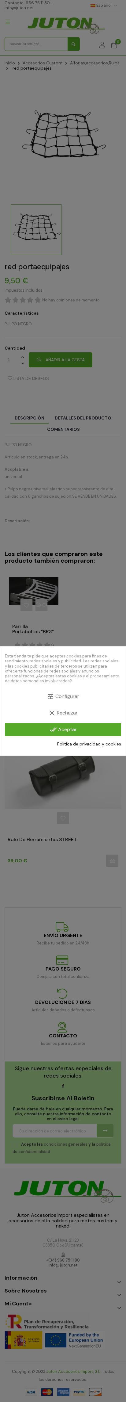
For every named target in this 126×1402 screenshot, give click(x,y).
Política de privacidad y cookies (89, 743)
